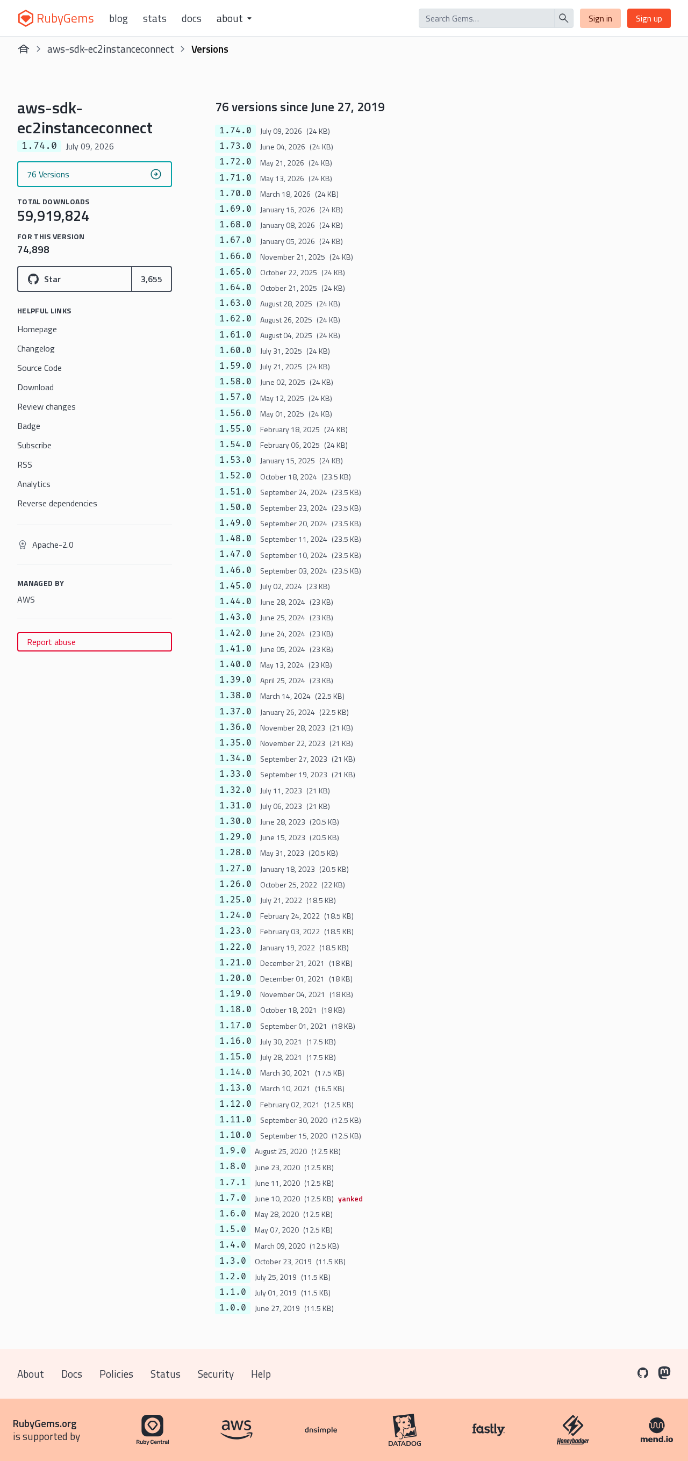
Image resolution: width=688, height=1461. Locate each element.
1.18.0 (235, 1009)
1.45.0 (235, 586)
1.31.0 (235, 805)
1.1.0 (232, 1292)
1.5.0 (232, 1229)
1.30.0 (235, 821)
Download (35, 387)
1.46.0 (235, 570)
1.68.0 (235, 224)
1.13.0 (235, 1088)
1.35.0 (235, 742)
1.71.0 (235, 178)
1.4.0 (232, 1245)
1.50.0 (235, 507)
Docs (192, 18)
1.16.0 (235, 1041)
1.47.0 (235, 554)
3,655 (151, 279)
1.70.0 (235, 193)
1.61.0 (235, 335)
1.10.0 (235, 1135)
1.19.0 (235, 994)
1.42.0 (235, 633)
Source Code (39, 367)
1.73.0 (235, 146)
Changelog (36, 348)
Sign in (600, 18)
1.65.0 (235, 272)
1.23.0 (235, 931)
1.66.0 (235, 256)
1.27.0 (235, 868)
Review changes (46, 406)
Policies (116, 1373)
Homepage (37, 329)
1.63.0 (235, 303)
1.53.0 (235, 460)
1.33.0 (235, 774)
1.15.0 (235, 1056)
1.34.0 (235, 758)
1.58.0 (235, 381)
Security (216, 1373)
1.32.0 (235, 790)
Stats (155, 18)
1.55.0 (235, 429)
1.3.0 (232, 1261)
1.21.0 (235, 962)
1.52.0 (235, 475)
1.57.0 (235, 397)
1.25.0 (235, 899)
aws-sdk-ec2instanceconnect (110, 48)
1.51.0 (235, 491)
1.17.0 (235, 1025)
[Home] (23, 49)
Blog (118, 18)
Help (261, 1373)
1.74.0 (235, 130)
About (30, 1373)
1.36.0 (235, 727)
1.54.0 (235, 444)
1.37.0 (235, 711)
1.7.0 (232, 1198)
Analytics (34, 483)
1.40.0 (235, 664)
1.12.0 (235, 1104)
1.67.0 (235, 240)
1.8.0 (232, 1166)
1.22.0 (235, 947)
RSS (24, 464)
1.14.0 (235, 1072)
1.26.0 (235, 884)
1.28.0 (235, 852)
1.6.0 (232, 1213)
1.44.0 (235, 601)
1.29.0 (235, 837)
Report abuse (51, 641)
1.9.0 (232, 1150)
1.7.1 (232, 1182)
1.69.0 (235, 209)
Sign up (649, 18)
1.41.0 (235, 648)
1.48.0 (235, 538)
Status (165, 1373)
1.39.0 (235, 680)
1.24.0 (235, 915)
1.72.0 (235, 161)
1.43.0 (235, 617)
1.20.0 (235, 978)
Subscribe (34, 445)
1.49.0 (235, 523)
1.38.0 (235, 695)
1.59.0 (235, 366)
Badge (28, 425)
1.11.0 (235, 1119)
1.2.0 (232, 1276)
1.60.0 (235, 350)
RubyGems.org (45, 1423)
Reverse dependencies (57, 503)
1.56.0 (235, 413)
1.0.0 (232, 1307)
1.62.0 (235, 318)
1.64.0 (235, 287)
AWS (26, 599)
